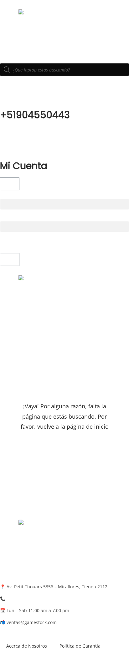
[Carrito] (9, 183)
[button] (64, 204)
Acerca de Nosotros (26, 646)
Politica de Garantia (80, 646)
